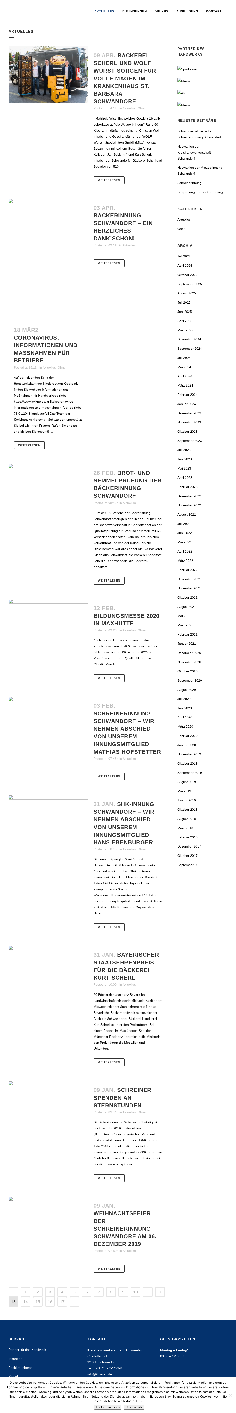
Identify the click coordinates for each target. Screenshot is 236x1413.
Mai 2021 (184, 616)
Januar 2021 (186, 643)
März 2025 (185, 330)
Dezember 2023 (189, 413)
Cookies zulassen (108, 1407)
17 (62, 1301)
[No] (230, 1395)
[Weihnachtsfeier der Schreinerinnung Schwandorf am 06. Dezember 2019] (48, 1216)
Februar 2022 (187, 570)
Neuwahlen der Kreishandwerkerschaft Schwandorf (194, 152)
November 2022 (189, 505)
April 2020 (184, 717)
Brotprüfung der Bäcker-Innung (200, 192)
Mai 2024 (184, 367)
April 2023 (184, 477)
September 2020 (189, 680)
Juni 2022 (184, 533)
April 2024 (184, 376)
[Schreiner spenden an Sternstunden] (48, 1105)
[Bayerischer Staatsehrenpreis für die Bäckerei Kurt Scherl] (48, 969)
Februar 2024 (187, 394)
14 (25, 1301)
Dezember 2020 (189, 653)
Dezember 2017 (189, 846)
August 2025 (186, 293)
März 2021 (185, 625)
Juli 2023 (184, 450)
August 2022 (186, 514)
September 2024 (189, 348)
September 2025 (189, 284)
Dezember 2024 (189, 339)
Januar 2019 (186, 800)
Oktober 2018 (187, 809)
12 (160, 1292)
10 (135, 1292)
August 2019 (186, 782)
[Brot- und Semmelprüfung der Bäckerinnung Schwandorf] (48, 490)
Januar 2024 (186, 404)
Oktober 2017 (187, 855)
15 (37, 1301)
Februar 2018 (187, 837)
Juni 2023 (184, 459)
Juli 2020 (184, 699)
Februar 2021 (187, 634)
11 (148, 1292)
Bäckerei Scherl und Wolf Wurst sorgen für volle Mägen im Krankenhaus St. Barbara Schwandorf (125, 78)
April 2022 (184, 551)
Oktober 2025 (187, 275)
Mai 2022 (184, 542)
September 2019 (189, 772)
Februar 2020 (187, 736)
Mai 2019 (184, 791)
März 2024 (185, 385)
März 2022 (185, 560)
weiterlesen (109, 180)
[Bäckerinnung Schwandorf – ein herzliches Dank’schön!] (48, 255)
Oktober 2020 (187, 671)
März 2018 (185, 828)
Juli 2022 (184, 524)
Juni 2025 (184, 311)
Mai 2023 (184, 468)
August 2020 (186, 690)
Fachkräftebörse (20, 1367)
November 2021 (189, 588)
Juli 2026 (184, 256)
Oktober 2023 (187, 431)
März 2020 (185, 726)
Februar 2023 (187, 487)
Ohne (142, 108)
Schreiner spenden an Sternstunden (122, 1097)
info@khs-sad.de (99, 1374)
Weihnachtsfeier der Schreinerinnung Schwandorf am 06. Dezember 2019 (125, 1228)
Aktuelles (129, 108)
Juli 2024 (184, 358)
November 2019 (189, 754)
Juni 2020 (184, 708)
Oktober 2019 (187, 763)
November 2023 (189, 422)
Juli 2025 (184, 302)
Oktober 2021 (187, 597)
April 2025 (184, 321)
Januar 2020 (186, 745)
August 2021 (186, 607)
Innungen (15, 1358)
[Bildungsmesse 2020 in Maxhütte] (48, 628)
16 (50, 1301)
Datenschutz (134, 1407)
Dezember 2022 (189, 496)
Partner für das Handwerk (27, 1349)
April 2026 (184, 265)
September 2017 (189, 865)
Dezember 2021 (189, 579)
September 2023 (189, 441)
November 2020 (189, 662)
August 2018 (186, 819)
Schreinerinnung (189, 183)
